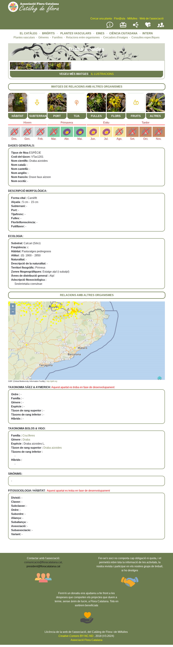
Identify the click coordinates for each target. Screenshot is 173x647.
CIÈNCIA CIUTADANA (123, 33)
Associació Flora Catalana (86, 640)
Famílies (57, 37)
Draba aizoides (52, 447)
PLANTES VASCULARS (75, 33)
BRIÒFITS (48, 33)
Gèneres (43, 37)
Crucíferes (28, 435)
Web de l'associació (152, 18)
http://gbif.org (51, 381)
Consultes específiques (145, 37)
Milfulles (132, 18)
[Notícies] (109, 27)
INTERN (147, 33)
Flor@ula (119, 18)
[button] (14, 68)
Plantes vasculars (24, 37)
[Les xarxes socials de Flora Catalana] (135, 26)
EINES (100, 33)
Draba (26, 439)
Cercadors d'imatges (115, 37)
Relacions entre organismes (83, 37)
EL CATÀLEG (28, 33)
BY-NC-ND (75, 635)
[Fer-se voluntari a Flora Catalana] (148, 26)
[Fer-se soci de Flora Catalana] (160, 27)
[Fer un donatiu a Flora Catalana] (123, 27)
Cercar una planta (101, 18)
